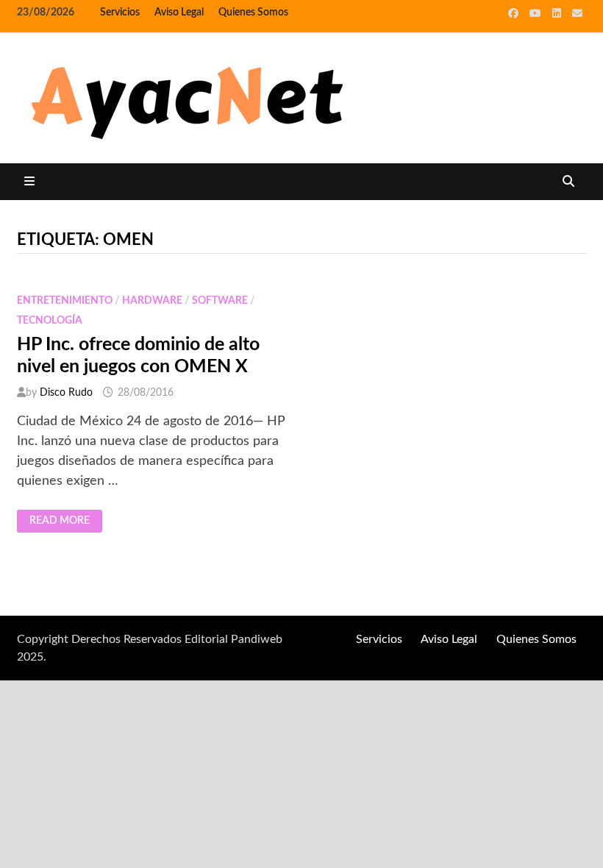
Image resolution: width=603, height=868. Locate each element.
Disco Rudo (66, 393)
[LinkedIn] (558, 13)
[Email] (577, 13)
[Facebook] (515, 13)
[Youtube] (537, 13)
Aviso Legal (179, 12)
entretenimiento (65, 301)
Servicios (120, 12)
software (220, 301)
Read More (59, 522)
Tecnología (49, 321)
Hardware (152, 301)
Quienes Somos (253, 12)
